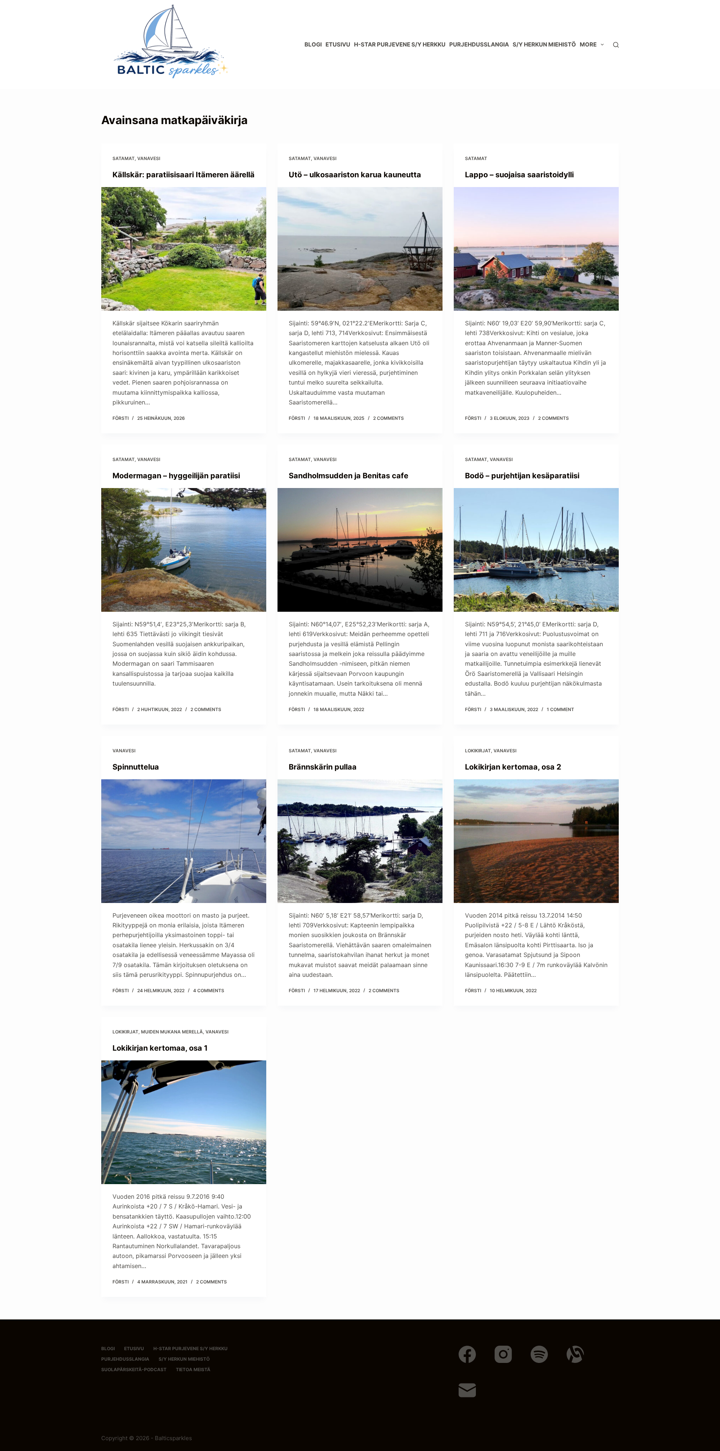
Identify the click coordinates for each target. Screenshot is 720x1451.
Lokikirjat (478, 750)
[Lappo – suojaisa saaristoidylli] (536, 249)
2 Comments (388, 418)
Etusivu (338, 44)
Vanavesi (148, 158)
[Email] (467, 1390)
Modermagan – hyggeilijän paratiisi (176, 475)
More (588, 44)
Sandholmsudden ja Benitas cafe (348, 475)
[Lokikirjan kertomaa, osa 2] (536, 841)
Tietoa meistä (193, 1369)
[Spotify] (539, 1354)
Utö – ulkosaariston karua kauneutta (355, 174)
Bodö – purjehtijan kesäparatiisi (522, 475)
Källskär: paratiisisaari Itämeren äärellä (183, 174)
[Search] (616, 45)
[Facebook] (467, 1354)
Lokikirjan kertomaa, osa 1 (160, 1048)
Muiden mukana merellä (172, 1032)
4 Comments (208, 990)
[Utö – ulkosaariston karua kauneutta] (360, 249)
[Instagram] (503, 1354)
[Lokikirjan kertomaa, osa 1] (183, 1122)
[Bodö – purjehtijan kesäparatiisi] (536, 550)
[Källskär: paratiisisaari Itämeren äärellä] (183, 249)
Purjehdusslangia (479, 44)
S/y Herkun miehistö (544, 44)
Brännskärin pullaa (323, 766)
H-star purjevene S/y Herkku (400, 44)
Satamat (123, 158)
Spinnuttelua (135, 766)
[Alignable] (575, 1354)
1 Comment (560, 709)
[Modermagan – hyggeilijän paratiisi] (183, 550)
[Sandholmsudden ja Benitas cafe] (360, 550)
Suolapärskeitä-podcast (133, 1369)
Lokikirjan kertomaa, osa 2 (513, 766)
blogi (313, 44)
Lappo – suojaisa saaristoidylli (519, 174)
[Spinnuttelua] (183, 841)
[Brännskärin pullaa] (360, 841)
